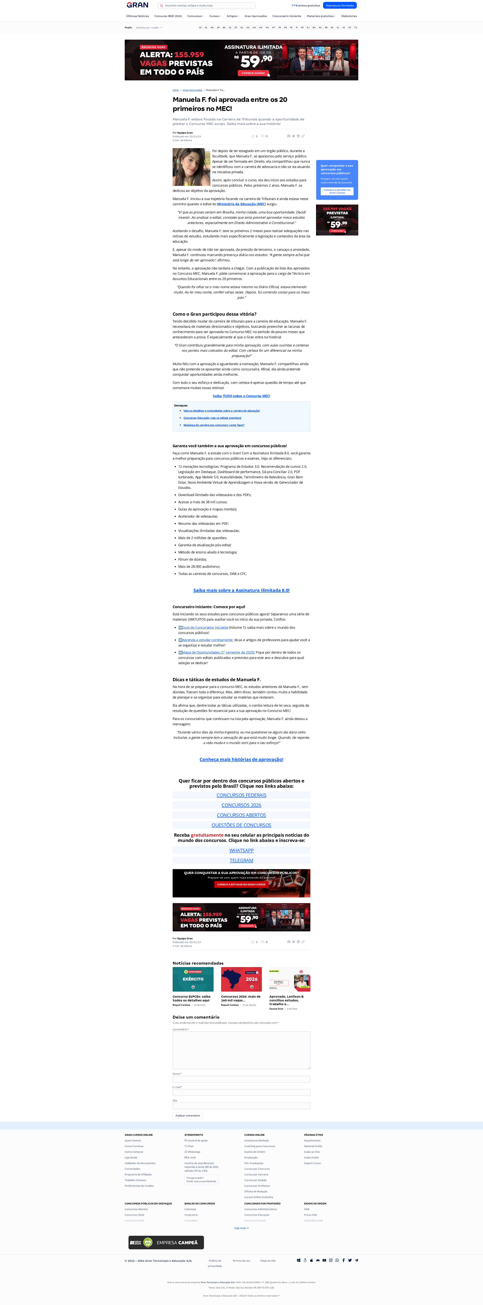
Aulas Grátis (311, 1157)
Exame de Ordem (254, 1151)
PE (291, 27)
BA (224, 27)
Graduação (251, 1157)
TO (355, 27)
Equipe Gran (185, 132)
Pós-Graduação (253, 1163)
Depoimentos (312, 1140)
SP (349, 27)
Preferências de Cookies (139, 1185)
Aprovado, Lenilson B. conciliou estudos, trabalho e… (286, 1000)
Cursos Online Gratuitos (258, 1197)
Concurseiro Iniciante (286, 16)
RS (332, 27)
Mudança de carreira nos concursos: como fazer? (214, 425)
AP (218, 27)
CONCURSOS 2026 (241, 805)
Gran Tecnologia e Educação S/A (218, 1282)
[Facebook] (343, 1260)
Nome (177, 1073)
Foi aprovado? (201, 1180)
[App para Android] (318, 1260)
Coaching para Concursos (259, 1146)
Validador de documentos (140, 1163)
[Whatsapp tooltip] (337, 1260)
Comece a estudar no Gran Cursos (241, 884)
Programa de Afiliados (138, 1174)
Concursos (194, 16)
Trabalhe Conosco (135, 1180)
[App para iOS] (311, 1260)
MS (267, 27)
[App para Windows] (299, 1260)
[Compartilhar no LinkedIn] (298, 136)
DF (236, 27)
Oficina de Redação (256, 1191)
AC (200, 27)
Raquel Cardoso (181, 1004)
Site (175, 1100)
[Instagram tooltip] (331, 1260)
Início (176, 90)
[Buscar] (162, 6)
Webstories (349, 16)
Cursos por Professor (257, 1185)
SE (343, 27)
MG (260, 27)
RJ (308, 27)
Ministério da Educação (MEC (241, 204)
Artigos (232, 16)
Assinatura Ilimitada (340, 5)
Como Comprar (134, 1151)
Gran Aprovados (256, 16)
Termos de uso (241, 1260)
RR (326, 27)
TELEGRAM (241, 860)
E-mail (177, 1087)
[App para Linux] (305, 1260)
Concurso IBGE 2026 (168, 16)
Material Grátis (313, 1146)
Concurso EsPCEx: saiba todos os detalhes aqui (191, 998)
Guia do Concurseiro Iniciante (205, 627)
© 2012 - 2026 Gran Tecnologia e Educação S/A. (158, 1260)
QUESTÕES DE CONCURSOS (241, 825)
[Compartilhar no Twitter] (293, 136)
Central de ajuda (197, 1140)
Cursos (213, 16)
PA (279, 27)
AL (206, 27)
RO (320, 27)
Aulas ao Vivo (312, 1151)
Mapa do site (268, 1260)
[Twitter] (350, 1260)
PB (285, 27)
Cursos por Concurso (257, 1168)
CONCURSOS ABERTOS (241, 815)
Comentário (181, 1029)
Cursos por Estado (255, 1180)
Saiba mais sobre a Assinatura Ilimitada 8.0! (241, 590)
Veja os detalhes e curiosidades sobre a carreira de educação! (222, 410)
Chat (190, 1146)
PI (297, 27)
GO (247, 27)
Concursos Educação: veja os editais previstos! (213, 418)
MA (254, 27)
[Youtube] (324, 1260)
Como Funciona (134, 1146)
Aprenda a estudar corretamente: (207, 640)
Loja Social (131, 1157)
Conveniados (132, 1168)
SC (338, 27)
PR (302, 27)
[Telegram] (356, 1260)
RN (314, 27)
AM (212, 27)
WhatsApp (193, 1151)
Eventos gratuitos (308, 5)
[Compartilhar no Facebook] (288, 136)
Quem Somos (133, 1140)
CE (230, 27)
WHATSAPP (241, 850)
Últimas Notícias (137, 16)
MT (273, 27)
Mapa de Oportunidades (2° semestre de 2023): (218, 652)
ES (242, 27)
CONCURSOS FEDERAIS (241, 795)
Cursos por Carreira (256, 1174)
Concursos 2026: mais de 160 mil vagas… (241, 998)
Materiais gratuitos (320, 16)
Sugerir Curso (312, 1163)
